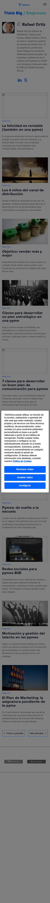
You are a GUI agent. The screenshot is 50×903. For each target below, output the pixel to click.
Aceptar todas (25, 477)
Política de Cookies (22, 461)
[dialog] (25, 451)
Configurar (25, 485)
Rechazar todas (24, 469)
